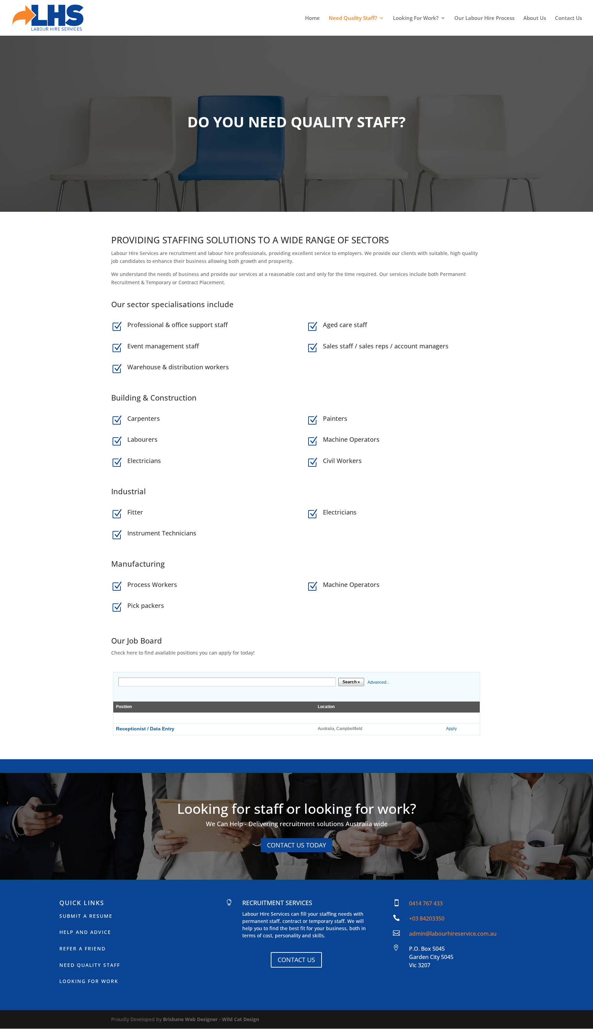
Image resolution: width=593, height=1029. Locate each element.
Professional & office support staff (177, 325)
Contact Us (568, 18)
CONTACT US (296, 960)
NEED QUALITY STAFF (89, 965)
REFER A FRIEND (82, 948)
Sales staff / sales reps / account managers (386, 346)
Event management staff (163, 346)
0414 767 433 (426, 903)
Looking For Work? (416, 18)
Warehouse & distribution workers (178, 367)
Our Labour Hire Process (484, 18)
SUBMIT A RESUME (86, 916)
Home (312, 18)
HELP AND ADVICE (85, 932)
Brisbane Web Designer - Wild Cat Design (211, 1019)
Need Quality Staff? (353, 18)
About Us (534, 18)
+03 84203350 (426, 918)
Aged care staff (345, 325)
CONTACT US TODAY (296, 845)
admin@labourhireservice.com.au (453, 933)
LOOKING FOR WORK (88, 981)
